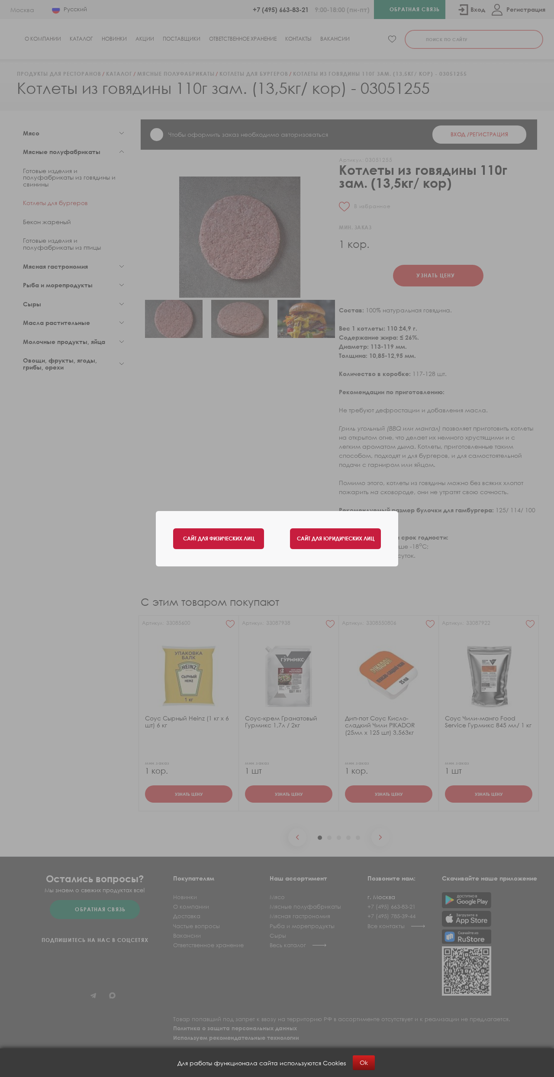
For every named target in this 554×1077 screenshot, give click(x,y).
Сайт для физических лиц (218, 538)
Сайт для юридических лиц (335, 538)
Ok (364, 1062)
